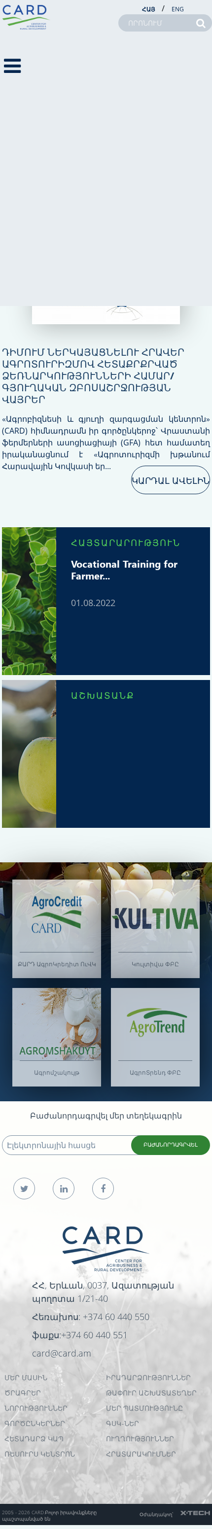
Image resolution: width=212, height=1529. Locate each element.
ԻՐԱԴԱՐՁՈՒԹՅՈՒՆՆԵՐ (148, 1377)
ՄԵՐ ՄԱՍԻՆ (25, 1377)
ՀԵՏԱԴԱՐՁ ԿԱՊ (34, 1438)
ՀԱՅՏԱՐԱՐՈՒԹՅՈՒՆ (125, 542)
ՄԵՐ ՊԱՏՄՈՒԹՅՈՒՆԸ (144, 1408)
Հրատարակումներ (141, 1454)
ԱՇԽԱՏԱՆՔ (103, 695)
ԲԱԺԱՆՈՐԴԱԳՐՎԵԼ (170, 1144)
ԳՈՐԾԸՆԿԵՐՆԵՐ (34, 1423)
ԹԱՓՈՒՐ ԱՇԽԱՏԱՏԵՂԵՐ (151, 1392)
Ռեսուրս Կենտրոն (39, 1454)
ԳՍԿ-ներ (122, 1423)
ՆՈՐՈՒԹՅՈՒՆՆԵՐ (36, 1408)
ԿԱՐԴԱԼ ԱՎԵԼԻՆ (171, 480)
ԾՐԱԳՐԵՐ (22, 1392)
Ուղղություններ (140, 1438)
